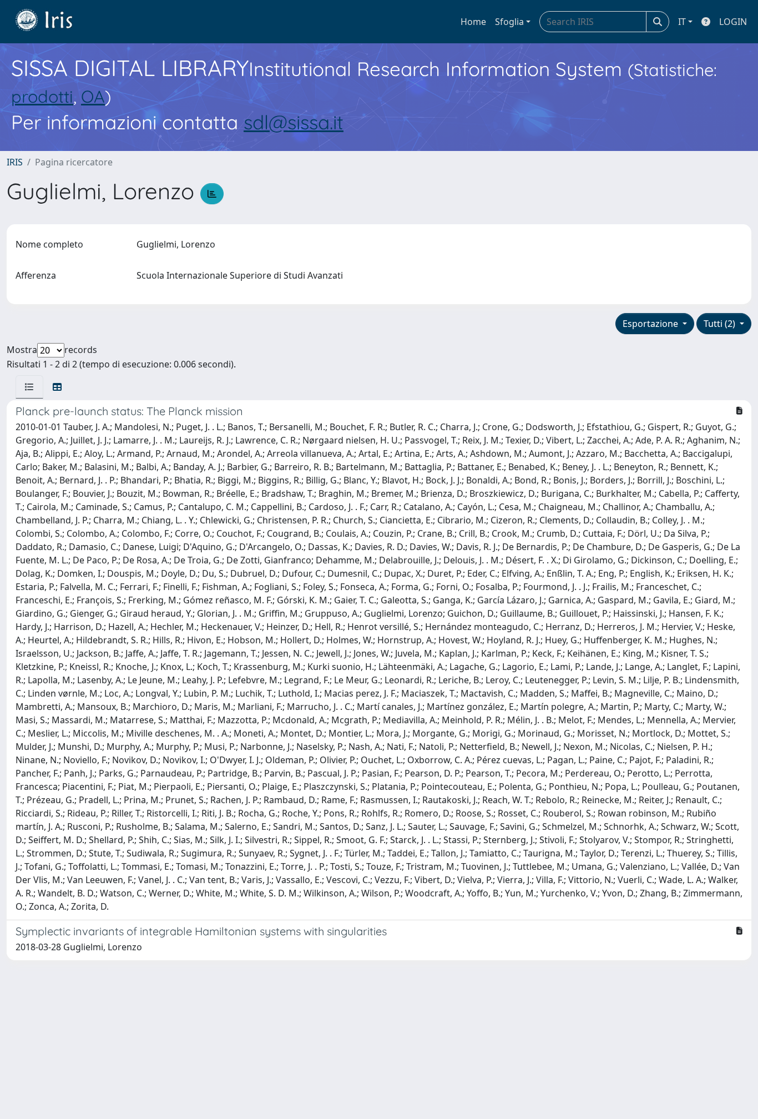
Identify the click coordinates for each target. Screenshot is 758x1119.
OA (93, 96)
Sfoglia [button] (509, 22)
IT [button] (682, 22)
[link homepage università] (52, 22)
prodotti (42, 96)
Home (473, 22)
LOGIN (733, 22)
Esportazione (651, 323)
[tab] (29, 387)
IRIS (15, 162)
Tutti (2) (720, 323)
